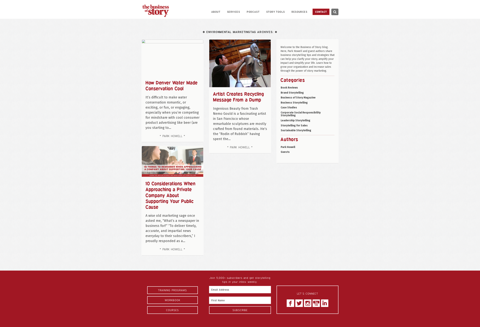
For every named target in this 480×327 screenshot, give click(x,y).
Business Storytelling (294, 102)
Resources (299, 11)
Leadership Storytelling (295, 120)
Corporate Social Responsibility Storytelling (301, 114)
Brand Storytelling (292, 92)
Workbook (172, 300)
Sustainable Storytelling (296, 130)
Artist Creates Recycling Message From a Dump (238, 96)
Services (233, 11)
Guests (285, 152)
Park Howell (288, 147)
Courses (172, 310)
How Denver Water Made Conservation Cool (172, 85)
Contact (321, 11)
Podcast (253, 11)
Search (334, 12)
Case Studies (289, 107)
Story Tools (275, 11)
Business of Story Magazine (298, 97)
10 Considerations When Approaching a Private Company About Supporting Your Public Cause (170, 195)
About (215, 11)
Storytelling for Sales (294, 125)
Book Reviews (289, 87)
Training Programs (172, 290)
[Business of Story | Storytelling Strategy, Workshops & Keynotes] (156, 11)
